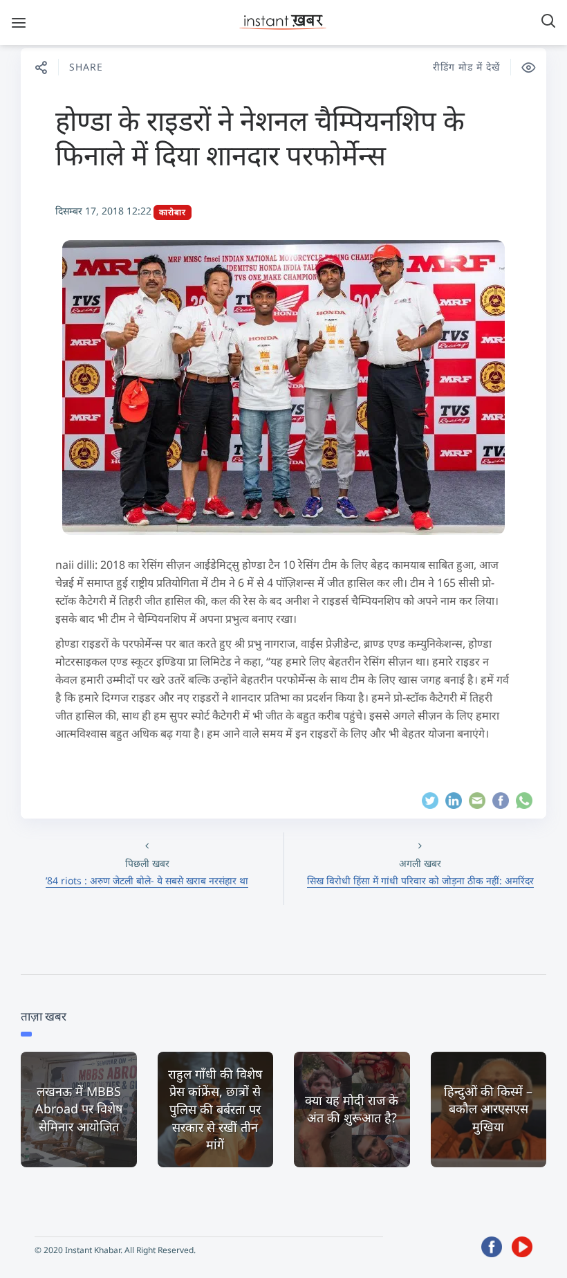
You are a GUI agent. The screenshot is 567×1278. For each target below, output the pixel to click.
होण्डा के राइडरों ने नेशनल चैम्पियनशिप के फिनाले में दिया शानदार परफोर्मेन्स (260, 137)
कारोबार (172, 212)
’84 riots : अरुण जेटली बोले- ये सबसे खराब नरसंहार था (147, 880)
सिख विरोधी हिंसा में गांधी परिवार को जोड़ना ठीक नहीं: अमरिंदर (420, 880)
